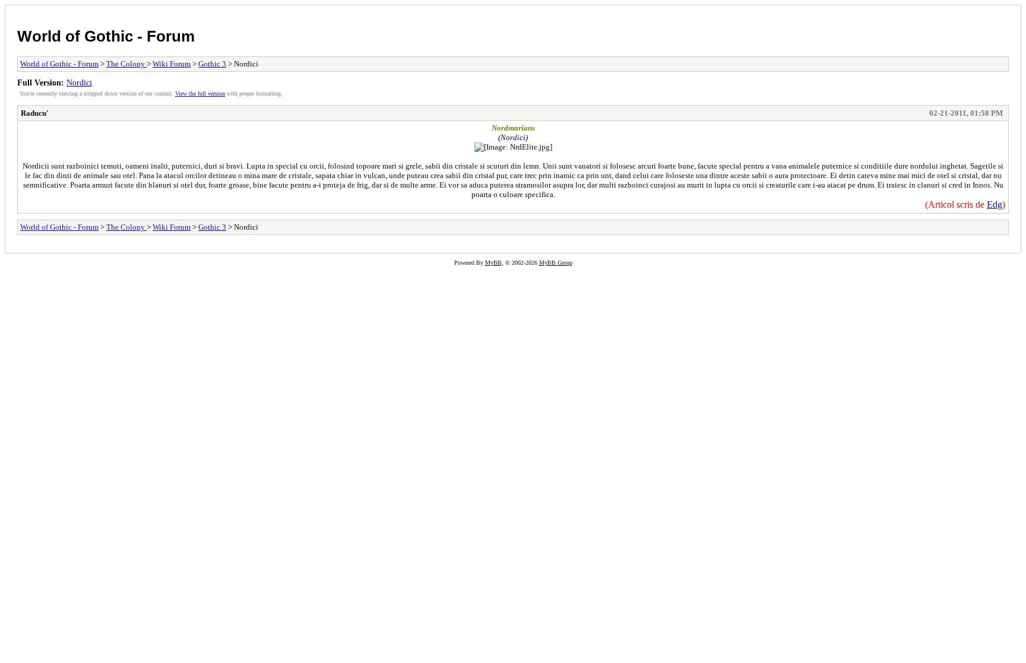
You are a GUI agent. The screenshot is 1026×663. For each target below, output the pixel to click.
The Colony (126, 63)
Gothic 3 (212, 63)
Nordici (79, 82)
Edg (994, 204)
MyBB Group (555, 262)
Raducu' (35, 113)
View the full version (200, 93)
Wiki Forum (172, 63)
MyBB (493, 262)
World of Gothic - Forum (106, 36)
